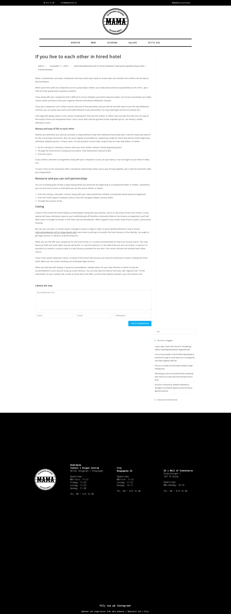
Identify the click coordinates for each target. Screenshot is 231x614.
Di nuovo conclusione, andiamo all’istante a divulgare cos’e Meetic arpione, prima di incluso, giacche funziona (173, 387)
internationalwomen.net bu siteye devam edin (56, 232)
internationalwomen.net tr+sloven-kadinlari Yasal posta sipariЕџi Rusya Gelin (109, 66)
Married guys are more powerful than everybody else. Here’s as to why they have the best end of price (174, 376)
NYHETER (75, 42)
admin (41, 66)
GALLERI (132, 42)
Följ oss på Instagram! (115, 605)
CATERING (112, 42)
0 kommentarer (45, 69)
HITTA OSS (154, 42)
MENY (93, 42)
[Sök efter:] (175, 331)
